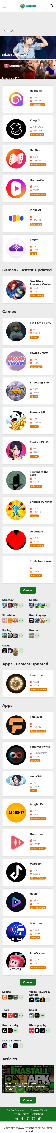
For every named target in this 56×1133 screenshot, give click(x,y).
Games (9, 311)
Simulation (9, 615)
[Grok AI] (4, 1030)
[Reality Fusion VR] (4, 650)
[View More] (21, 605)
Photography (37, 1025)
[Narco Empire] (10, 604)
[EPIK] (37, 1030)
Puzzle (33, 630)
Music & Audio (11, 1040)
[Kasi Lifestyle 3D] (10, 635)
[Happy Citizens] (15, 620)
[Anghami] (4, 1045)
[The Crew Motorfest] (4, 635)
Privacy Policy (21, 1113)
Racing (6, 630)
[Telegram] (16, 1118)
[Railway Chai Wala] (10, 620)
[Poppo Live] (31, 1014)
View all (28, 590)
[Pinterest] (28, 1118)
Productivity (10, 1025)
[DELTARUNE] (31, 620)
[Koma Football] (10, 996)
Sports (33, 600)
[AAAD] (15, 1014)
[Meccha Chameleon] (31, 635)
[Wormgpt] (10, 1030)
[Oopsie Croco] (15, 604)
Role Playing (37, 615)
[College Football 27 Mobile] (31, 604)
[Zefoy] (37, 1014)
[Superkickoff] (15, 996)
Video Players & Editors (39, 993)
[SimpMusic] (10, 1045)
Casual (6, 645)
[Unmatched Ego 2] (37, 604)
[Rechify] (10, 1014)
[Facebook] (22, 1118)
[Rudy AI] (15, 651)
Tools (5, 1010)
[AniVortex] (31, 999)
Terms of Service (40, 1110)
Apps (7, 705)
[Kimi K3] (4, 1014)
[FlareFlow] (42, 999)
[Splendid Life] (4, 620)
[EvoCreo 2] (37, 620)
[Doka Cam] (42, 1030)
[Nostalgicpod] (15, 1045)
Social (33, 1010)
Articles (9, 1059)
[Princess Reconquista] (42, 620)
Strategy (8, 600)
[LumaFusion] (37, 999)
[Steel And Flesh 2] (4, 604)
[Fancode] (4, 996)
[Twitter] (39, 1118)
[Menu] (4, 6)
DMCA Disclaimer (17, 1110)
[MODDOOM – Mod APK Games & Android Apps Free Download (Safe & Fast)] (28, 5)
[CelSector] (10, 650)
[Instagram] (33, 1118)
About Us (38, 1113)
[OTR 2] (15, 635)
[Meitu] (31, 1030)
